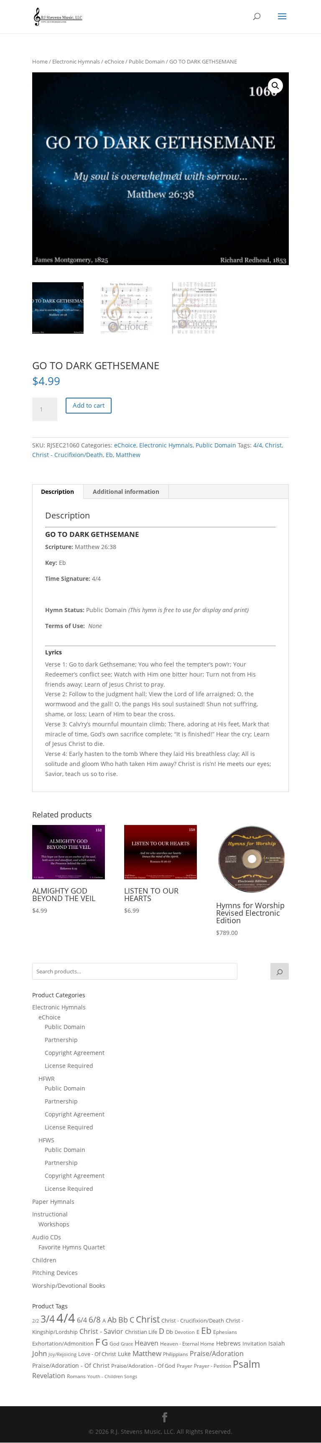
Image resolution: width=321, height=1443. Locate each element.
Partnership (61, 1040)
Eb (109, 455)
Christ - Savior (101, 1331)
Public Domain (147, 61)
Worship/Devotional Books (68, 1286)
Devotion (185, 1332)
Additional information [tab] (126, 491)
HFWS (46, 1140)
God (114, 1343)
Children (44, 1260)
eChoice (114, 61)
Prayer (184, 1365)
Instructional (50, 1214)
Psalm (246, 1364)
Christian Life (141, 1332)
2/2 (35, 1321)
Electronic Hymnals (76, 61)
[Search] (279, 971)
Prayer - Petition (212, 1365)
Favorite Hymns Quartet (71, 1247)
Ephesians (225, 1332)
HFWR (46, 1079)
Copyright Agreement (74, 1053)
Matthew (128, 455)
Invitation (254, 1343)
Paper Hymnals (53, 1201)
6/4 (82, 1320)
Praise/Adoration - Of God (143, 1365)
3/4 (48, 1319)
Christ (273, 445)
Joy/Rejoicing (62, 1354)
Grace (127, 1344)
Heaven (146, 1343)
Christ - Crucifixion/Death (67, 455)
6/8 (95, 1319)
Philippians (175, 1354)
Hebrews (228, 1343)
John (39, 1353)
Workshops (53, 1224)
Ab (112, 1320)
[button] (275, 85)
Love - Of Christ (97, 1354)
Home (40, 61)
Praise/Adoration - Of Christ (71, 1365)
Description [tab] (57, 491)
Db (169, 1332)
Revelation (48, 1375)
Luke (124, 1354)
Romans (76, 1376)
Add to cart (88, 405)
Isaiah (276, 1343)
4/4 (257, 445)
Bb (123, 1320)
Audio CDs (46, 1237)
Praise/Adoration (217, 1353)
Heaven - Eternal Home (187, 1343)
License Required (69, 1066)
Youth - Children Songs (112, 1376)
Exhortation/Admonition (63, 1343)
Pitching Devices (55, 1273)
